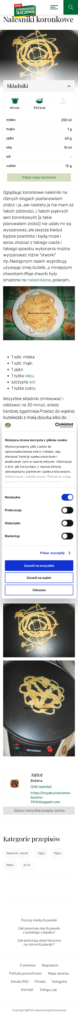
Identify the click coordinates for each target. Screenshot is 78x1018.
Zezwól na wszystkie (39, 565)
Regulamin (50, 965)
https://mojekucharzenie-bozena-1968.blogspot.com (51, 797)
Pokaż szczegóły (52, 553)
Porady (40, 982)
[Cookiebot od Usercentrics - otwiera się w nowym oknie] (55, 425)
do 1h (26, 865)
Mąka (57, 853)
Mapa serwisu (58, 973)
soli (32, 381)
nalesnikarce (39, 279)
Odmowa (39, 590)
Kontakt (27, 990)
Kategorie (59, 982)
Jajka (41, 853)
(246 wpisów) (41, 787)
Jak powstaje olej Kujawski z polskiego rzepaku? (39, 930)
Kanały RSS (19, 982)
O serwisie (28, 965)
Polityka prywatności (25, 973)
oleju (29, 375)
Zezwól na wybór (39, 578)
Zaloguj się (48, 990)
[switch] (67, 510)
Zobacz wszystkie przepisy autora (39, 811)
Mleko (10, 865)
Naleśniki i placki (17, 853)
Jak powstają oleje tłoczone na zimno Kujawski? (39, 942)
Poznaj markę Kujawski (39, 920)
